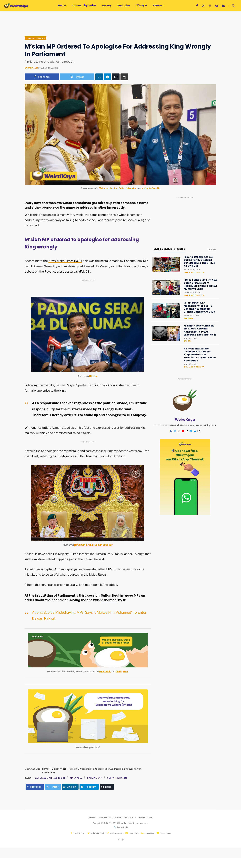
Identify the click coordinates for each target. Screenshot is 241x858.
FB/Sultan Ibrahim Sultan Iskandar (117, 188)
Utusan (93, 376)
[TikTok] (187, 431)
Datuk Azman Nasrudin (50, 777)
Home (45, 768)
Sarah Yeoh (31, 67)
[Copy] (124, 76)
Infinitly (124, 827)
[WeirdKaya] (16, 5)
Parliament (94, 777)
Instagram (122, 671)
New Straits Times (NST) (65, 261)
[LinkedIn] (99, 76)
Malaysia (76, 777)
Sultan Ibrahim (117, 777)
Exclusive (189, 318)
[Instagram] (179, 431)
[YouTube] (183, 431)
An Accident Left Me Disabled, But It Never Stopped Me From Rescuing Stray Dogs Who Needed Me (200, 354)
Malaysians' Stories (169, 249)
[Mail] (199, 431)
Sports (187, 341)
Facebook (105, 671)
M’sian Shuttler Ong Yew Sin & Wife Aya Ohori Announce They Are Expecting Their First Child (200, 330)
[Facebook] (171, 431)
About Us (105, 817)
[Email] (116, 76)
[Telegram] (107, 76)
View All (212, 249)
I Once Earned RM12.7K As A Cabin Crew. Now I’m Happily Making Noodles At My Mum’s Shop (200, 284)
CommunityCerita (194, 272)
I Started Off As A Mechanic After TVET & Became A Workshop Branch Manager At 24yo (199, 307)
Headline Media (127, 823)
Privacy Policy (124, 817)
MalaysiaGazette (150, 188)
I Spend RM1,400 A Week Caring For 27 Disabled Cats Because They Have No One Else (199, 261)
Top (121, 839)
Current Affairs (35, 38)
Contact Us (145, 817)
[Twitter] (175, 431)
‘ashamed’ (109, 600)
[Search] (232, 5)
